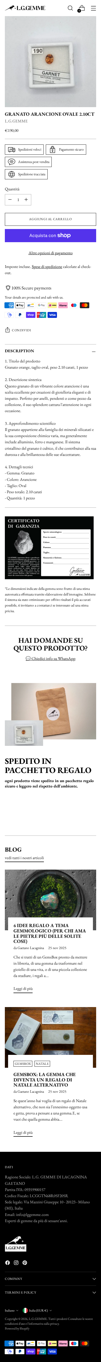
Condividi (21, 330)
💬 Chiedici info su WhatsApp (50, 658)
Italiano (10, 1310)
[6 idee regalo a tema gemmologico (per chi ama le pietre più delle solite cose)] (50, 900)
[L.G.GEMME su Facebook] (8, 1263)
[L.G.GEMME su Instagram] (16, 1263)
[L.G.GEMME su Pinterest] (25, 1263)
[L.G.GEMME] (25, 8)
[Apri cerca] (70, 8)
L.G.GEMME (16, 121)
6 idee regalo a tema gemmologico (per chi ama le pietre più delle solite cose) (49, 933)
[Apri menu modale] (93, 8)
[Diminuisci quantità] (10, 199)
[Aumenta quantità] (26, 199)
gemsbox (23, 1064)
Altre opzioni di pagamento (51, 253)
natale (42, 1064)
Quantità (12, 189)
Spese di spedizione (47, 266)
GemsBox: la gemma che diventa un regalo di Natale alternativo (44, 1079)
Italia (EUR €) (38, 1310)
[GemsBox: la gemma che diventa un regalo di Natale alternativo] (50, 1037)
